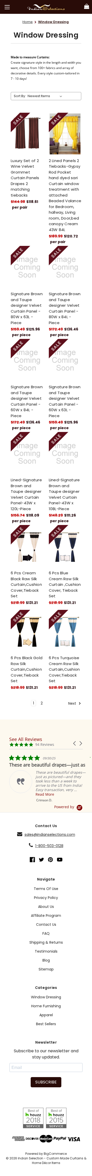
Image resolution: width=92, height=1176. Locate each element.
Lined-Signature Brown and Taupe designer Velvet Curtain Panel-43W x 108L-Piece (64, 494)
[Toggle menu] (7, 7)
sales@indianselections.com (50, 834)
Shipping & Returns (46, 942)
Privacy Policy (46, 897)
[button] (75, 743)
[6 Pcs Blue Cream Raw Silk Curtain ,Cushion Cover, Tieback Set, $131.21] (65, 546)
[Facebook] (32, 859)
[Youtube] (59, 859)
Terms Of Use (46, 888)
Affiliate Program (46, 915)
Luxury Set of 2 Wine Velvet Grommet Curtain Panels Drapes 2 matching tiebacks (25, 178)
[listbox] (46, 96)
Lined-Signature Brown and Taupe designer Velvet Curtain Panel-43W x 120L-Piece (26, 494)
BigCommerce (55, 1153)
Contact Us (46, 924)
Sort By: (20, 96)
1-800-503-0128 (49, 845)
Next (72, 703)
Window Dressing (46, 997)
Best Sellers (46, 1023)
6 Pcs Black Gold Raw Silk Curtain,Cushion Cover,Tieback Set (26, 669)
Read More (45, 794)
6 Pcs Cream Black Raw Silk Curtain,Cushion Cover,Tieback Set (26, 584)
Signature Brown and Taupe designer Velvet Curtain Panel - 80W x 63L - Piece (27, 308)
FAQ (46, 933)
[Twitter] (41, 859)
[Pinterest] (50, 859)
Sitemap (46, 969)
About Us (46, 906)
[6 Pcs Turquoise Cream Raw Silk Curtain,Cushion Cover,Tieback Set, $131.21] (65, 631)
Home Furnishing (46, 1006)
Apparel (46, 1015)
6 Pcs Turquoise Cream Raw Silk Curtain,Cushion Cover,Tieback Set (64, 669)
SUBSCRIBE (46, 1082)
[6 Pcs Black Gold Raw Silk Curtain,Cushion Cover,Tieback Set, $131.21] (27, 631)
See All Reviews (25, 739)
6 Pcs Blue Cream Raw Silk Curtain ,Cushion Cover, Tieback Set (65, 584)
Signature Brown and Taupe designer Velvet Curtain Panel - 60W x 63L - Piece (65, 401)
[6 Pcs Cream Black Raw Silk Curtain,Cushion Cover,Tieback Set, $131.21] (27, 546)
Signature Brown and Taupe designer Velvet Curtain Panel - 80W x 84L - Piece (65, 308)
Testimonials (46, 951)
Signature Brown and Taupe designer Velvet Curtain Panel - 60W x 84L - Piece (27, 401)
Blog (46, 960)
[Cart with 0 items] (86, 6)
